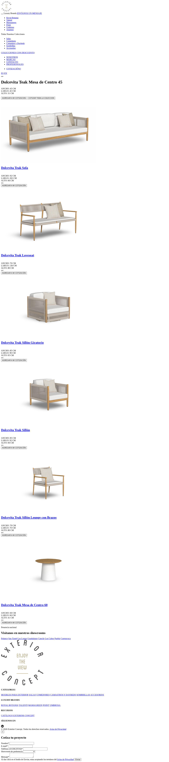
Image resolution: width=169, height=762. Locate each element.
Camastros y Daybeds (15, 43)
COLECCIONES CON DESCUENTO (18, 53)
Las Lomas (22, 638)
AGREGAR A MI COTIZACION (14, 98)
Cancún (41, 638)
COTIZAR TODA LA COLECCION (41, 98)
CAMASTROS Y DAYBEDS (63, 695)
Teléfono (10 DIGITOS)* (12, 749)
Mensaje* (5, 757)
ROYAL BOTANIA (9, 705)
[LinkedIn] (2, 727)
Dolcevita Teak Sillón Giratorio (22, 342)
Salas (8, 39)
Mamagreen (11, 22)
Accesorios (11, 48)
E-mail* (4, 746)
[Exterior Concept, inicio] (22, 684)
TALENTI (23, 705)
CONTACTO (12, 62)
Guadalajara (32, 638)
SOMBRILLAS (83, 695)
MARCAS (10, 59)
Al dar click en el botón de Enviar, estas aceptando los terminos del (37, 759)
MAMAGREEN (35, 705)
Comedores (11, 41)
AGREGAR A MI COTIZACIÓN (14, 186)
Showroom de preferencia (12, 751)
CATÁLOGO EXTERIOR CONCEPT (17, 715)
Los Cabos (49, 638)
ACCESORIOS (97, 695)
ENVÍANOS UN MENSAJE (29, 13)
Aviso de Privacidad (58, 729)
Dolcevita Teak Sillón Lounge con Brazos (29, 517)
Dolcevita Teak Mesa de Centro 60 (24, 605)
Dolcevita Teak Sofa (14, 167)
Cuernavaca (66, 638)
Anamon (10, 30)
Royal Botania (12, 18)
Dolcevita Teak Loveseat (17, 255)
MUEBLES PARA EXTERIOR (14, 695)
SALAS (32, 695)
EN (5, 73)
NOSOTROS (12, 57)
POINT (46, 705)
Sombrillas (10, 46)
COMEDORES (43, 695)
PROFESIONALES (15, 64)
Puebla (57, 638)
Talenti (9, 20)
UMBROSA (55, 705)
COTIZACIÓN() (13, 69)
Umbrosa (10, 27)
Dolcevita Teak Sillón (15, 430)
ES (2, 73)
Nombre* (5, 743)
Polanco (4, 638)
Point (8, 25)
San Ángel (12, 638)
